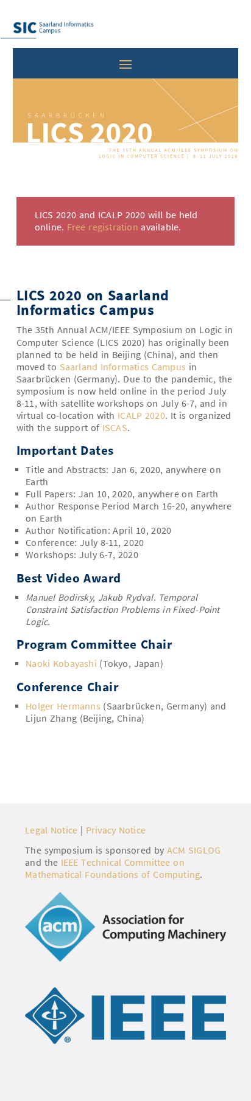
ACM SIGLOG (194, 850)
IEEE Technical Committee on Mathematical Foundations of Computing (112, 868)
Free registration (102, 227)
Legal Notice (51, 830)
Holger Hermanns (63, 706)
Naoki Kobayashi (62, 663)
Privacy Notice (116, 830)
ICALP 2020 (141, 415)
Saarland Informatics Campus (123, 367)
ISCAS (114, 427)
